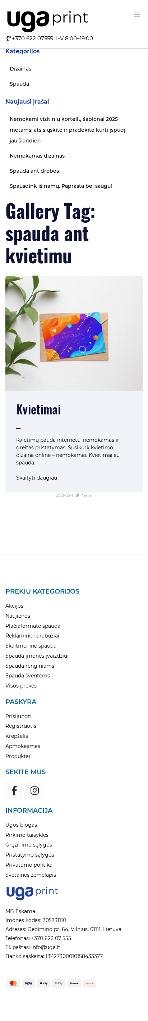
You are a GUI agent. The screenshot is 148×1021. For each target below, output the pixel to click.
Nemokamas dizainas (37, 156)
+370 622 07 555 (50, 938)
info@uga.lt (45, 947)
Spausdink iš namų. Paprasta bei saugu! (61, 186)
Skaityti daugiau (36, 478)
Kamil (86, 495)
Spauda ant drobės (34, 171)
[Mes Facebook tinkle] (14, 791)
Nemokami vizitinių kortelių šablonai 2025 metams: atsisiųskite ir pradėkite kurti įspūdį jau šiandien (67, 130)
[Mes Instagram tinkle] (34, 791)
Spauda (19, 84)
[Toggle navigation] (137, 14)
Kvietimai (38, 409)
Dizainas (20, 68)
